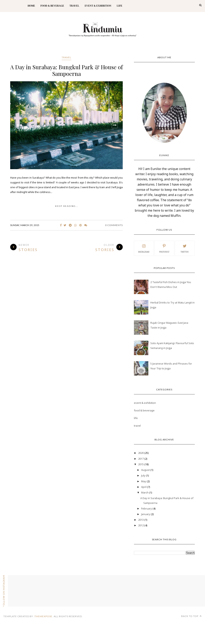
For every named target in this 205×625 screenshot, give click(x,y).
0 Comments (114, 225)
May (144, 481)
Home (31, 5)
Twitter (185, 251)
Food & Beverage (52, 5)
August (145, 470)
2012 (141, 525)
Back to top (190, 616)
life (136, 418)
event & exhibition (145, 403)
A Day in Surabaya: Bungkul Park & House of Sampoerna (66, 70)
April (144, 487)
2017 (141, 458)
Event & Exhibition (98, 5)
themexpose (43, 616)
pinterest (164, 251)
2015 (141, 464)
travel (66, 57)
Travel (74, 5)
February (147, 508)
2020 (141, 453)
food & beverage (144, 410)
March (145, 492)
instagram (143, 251)
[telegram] (70, 225)
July (143, 475)
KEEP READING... (66, 206)
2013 (141, 520)
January (146, 514)
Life (119, 5)
